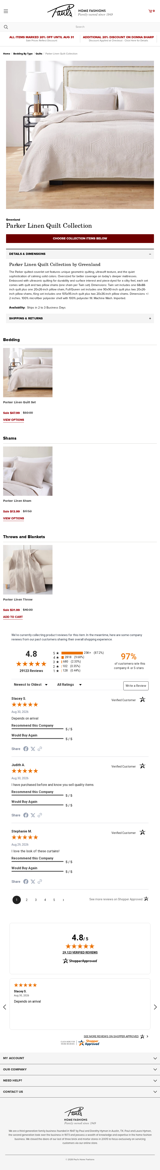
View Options (13, 420)
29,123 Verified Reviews (80, 952)
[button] (80, 254)
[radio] (80, 653)
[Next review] (155, 1007)
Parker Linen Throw (18, 599)
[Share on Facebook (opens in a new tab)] (25, 749)
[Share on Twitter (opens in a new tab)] (32, 749)
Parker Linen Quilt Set (19, 402)
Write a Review (136, 685)
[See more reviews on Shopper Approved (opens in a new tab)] (40, 749)
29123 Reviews (35, 671)
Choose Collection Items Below (80, 238)
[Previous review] (4, 1007)
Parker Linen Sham (17, 500)
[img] (80, 946)
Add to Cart (13, 617)
